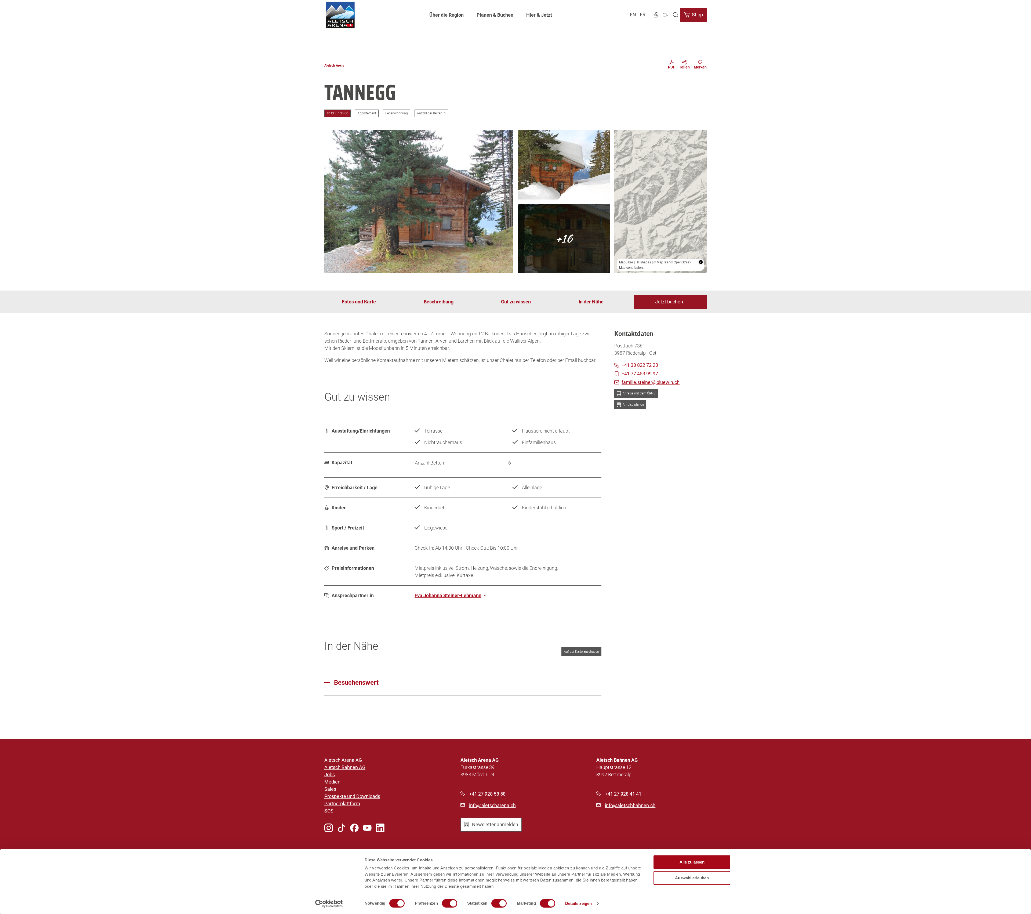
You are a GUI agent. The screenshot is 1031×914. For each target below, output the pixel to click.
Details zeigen (578, 903)
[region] (660, 201)
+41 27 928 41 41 (623, 794)
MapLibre (626, 262)
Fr (642, 14)
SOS (328, 811)
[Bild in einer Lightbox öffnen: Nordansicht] (564, 238)
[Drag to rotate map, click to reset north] (621, 152)
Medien (332, 782)
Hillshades (643, 262)
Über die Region (446, 15)
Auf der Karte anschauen (581, 652)
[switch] (449, 903)
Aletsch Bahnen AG (344, 767)
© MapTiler (662, 262)
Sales (330, 789)
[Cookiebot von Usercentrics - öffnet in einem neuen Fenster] (329, 904)
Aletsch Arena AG (343, 760)
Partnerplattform (342, 803)
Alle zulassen (692, 862)
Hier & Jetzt (539, 15)
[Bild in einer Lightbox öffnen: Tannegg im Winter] (564, 165)
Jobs (329, 774)
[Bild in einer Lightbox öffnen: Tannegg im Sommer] (418, 201)
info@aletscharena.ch (492, 805)
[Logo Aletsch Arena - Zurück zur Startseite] (340, 15)
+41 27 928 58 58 (487, 794)
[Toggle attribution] (701, 262)
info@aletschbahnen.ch (630, 805)
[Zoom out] (621, 144)
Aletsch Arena (334, 65)
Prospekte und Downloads (352, 796)
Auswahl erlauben (692, 878)
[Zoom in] (621, 136)
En (633, 14)
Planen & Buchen (495, 15)
